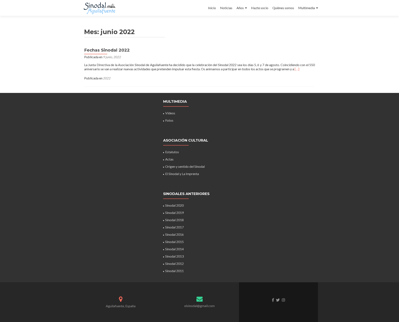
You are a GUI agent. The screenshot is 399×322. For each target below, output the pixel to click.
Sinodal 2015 (174, 242)
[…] (297, 69)
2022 (107, 78)
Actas (169, 159)
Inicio (212, 8)
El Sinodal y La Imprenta (182, 174)
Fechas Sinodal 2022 (107, 50)
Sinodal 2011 (174, 271)
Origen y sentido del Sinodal (185, 166)
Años (240, 8)
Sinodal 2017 (174, 227)
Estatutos (172, 152)
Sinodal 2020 (174, 205)
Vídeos (170, 113)
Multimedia (306, 8)
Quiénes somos (283, 8)
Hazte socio (259, 8)
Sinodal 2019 (174, 213)
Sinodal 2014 (174, 249)
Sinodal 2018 (174, 220)
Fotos (169, 120)
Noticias (226, 8)
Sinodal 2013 (174, 256)
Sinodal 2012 (174, 263)
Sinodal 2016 (174, 234)
